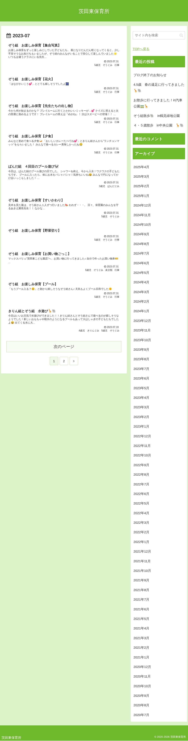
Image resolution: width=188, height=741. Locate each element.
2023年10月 (142, 340)
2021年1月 (141, 657)
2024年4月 (141, 282)
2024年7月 (141, 253)
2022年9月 (141, 465)
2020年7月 (141, 715)
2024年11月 (142, 215)
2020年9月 (141, 696)
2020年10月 (142, 686)
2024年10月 (142, 224)
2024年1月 (141, 311)
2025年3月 (141, 176)
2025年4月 (141, 167)
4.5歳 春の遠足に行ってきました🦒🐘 (158, 87)
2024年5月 (141, 273)
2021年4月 (141, 628)
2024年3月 (141, 292)
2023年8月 (141, 359)
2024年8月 (141, 244)
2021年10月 (142, 571)
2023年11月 (142, 330)
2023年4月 (141, 397)
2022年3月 (141, 522)
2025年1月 (141, 196)
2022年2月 (141, 532)
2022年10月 (142, 455)
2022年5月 (141, 503)
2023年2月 (141, 417)
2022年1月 (141, 542)
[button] (181, 35)
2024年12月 (142, 205)
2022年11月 (142, 446)
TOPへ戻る (141, 49)
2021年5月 (141, 619)
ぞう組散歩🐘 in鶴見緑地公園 (156, 116)
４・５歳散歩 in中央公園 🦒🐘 (158, 125)
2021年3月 (141, 638)
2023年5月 (141, 388)
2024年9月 (141, 234)
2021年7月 (141, 599)
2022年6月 (141, 494)
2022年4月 (141, 513)
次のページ (64, 346)
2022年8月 (141, 474)
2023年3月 (141, 407)
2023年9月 (141, 349)
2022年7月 (141, 484)
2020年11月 (142, 676)
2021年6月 (141, 609)
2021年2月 (141, 647)
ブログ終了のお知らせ (150, 75)
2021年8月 (141, 590)
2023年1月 (141, 426)
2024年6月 (141, 263)
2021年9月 (141, 580)
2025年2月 (141, 186)
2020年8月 (141, 705)
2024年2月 (141, 301)
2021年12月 (142, 551)
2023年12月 (142, 321)
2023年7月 (141, 369)
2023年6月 (141, 378)
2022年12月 (142, 436)
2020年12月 (142, 667)
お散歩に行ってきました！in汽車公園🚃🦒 (157, 103)
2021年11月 (142, 561)
